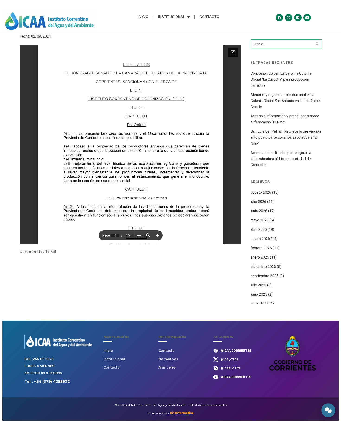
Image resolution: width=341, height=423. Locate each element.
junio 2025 (259, 294)
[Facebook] (279, 17)
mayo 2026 (260, 220)
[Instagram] (298, 17)
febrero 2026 (261, 248)
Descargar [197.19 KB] (38, 251)
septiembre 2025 (265, 276)
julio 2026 (258, 201)
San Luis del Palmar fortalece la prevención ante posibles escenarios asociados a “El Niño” (286, 137)
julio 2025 (258, 285)
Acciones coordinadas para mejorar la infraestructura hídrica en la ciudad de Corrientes (281, 159)
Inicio (143, 17)
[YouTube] (307, 17)
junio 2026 (259, 211)
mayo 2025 (260, 303)
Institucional (171, 17)
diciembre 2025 (263, 266)
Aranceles (166, 367)
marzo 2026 (260, 239)
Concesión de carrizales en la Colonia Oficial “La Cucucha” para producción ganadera (281, 79)
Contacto (209, 17)
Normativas (168, 359)
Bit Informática (182, 413)
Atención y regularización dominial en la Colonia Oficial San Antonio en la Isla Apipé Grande (285, 101)
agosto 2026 (261, 192)
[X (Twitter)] (288, 17)
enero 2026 (260, 257)
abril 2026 (259, 229)
